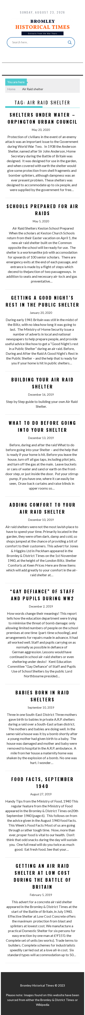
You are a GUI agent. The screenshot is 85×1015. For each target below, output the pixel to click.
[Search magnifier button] (70, 42)
